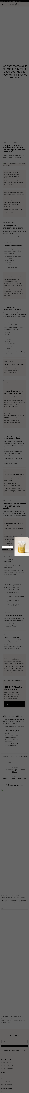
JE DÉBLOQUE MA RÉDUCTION (7, 549)
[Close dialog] (28, 537)
